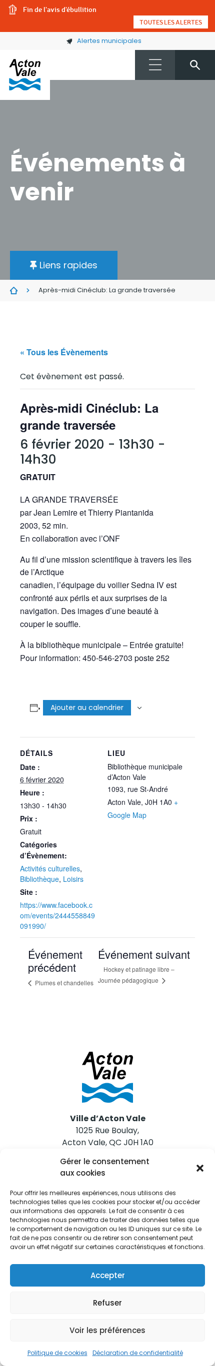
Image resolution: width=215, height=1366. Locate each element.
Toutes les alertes (171, 22)
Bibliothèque (39, 879)
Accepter (107, 1275)
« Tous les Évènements (64, 352)
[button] (200, 1168)
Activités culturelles (50, 868)
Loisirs (73, 879)
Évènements (14, 291)
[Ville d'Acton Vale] (25, 75)
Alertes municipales (109, 40)
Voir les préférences (108, 1330)
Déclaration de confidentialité (137, 1353)
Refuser (107, 1303)
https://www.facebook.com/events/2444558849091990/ (57, 915)
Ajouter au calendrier (87, 707)
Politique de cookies (58, 1353)
